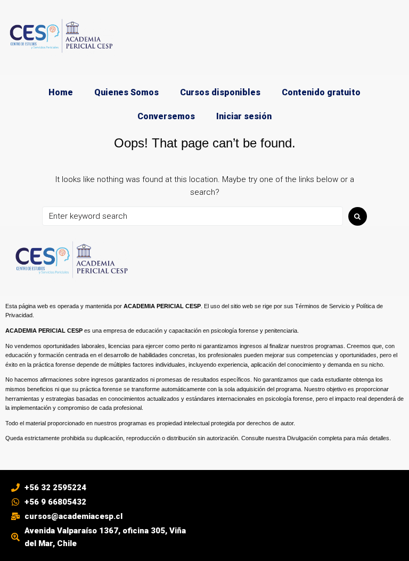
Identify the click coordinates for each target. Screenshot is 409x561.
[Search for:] (192, 216)
